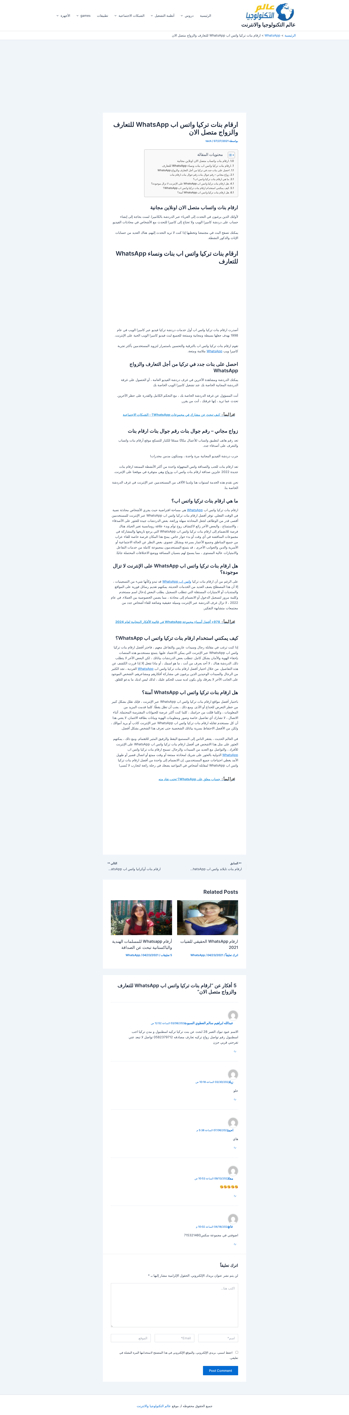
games (85, 16)
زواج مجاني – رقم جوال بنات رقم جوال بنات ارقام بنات (199, 174)
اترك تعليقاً (232, 955)
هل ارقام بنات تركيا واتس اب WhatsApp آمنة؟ (203, 192)
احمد (230, 1130)
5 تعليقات (166, 955)
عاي (230, 1226)
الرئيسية (205, 16)
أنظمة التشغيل (164, 16)
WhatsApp (214, 351)
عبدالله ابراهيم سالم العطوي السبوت (208, 1023)
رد (235, 1050)
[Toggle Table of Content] (229, 155)
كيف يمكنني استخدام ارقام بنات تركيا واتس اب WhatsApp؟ (196, 188)
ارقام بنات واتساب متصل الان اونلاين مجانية (203, 161)
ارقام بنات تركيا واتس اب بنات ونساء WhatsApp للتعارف (196, 165)
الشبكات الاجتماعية (131, 16)
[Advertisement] (174, 83)
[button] (183, 15)
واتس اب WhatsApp (176, 581)
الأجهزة (65, 16)
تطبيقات (102, 16)
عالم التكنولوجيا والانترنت (268, 24)
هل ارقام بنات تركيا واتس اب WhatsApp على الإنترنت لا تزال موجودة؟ (190, 183)
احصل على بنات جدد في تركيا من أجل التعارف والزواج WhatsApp (194, 170)
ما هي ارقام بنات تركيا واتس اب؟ (211, 179)
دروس (189, 16)
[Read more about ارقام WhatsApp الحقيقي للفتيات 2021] (207, 917)
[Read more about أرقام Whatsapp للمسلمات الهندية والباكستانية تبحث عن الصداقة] (141, 917)
